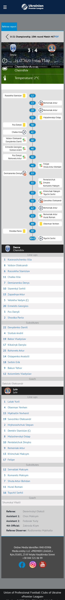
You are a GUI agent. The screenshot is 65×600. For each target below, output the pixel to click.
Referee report (9, 26)
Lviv (52, 54)
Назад (7, 36)
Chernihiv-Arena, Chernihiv (26, 68)
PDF (57, 36)
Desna (13, 54)
